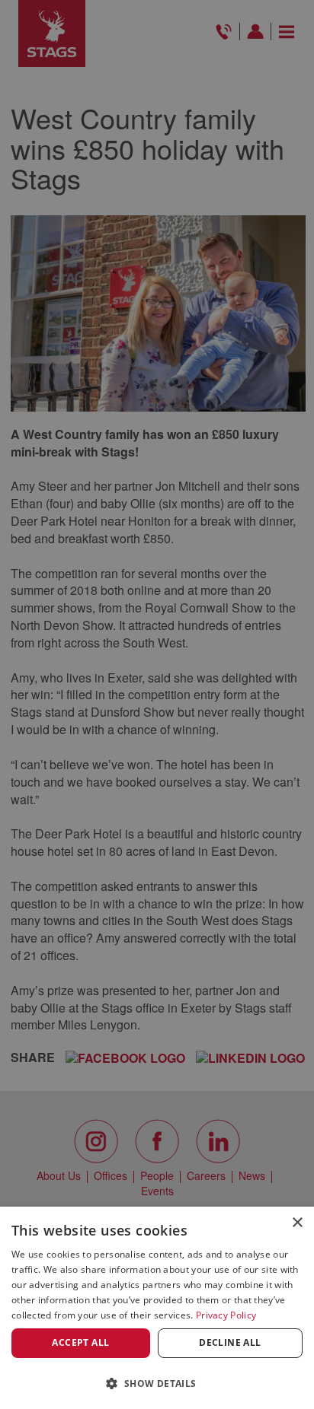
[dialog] (157, 1308)
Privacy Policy (226, 1315)
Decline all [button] (230, 1342)
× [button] (297, 1223)
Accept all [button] (80, 1342)
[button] (157, 1383)
